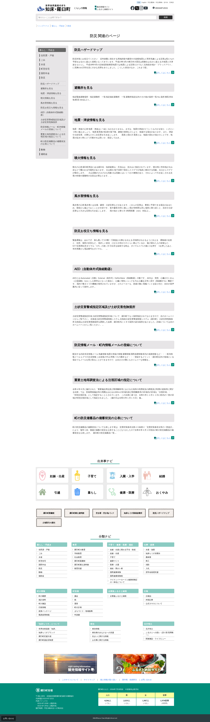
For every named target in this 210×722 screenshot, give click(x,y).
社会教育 (78, 557)
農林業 (148, 557)
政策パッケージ (45, 611)
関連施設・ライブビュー (156, 639)
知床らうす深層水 (153, 553)
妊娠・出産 (57, 476)
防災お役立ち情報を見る (52, 107)
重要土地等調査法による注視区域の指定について (53, 135)
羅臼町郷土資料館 (77, 513)
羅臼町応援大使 (45, 636)
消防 (147, 564)
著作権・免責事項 (129, 679)
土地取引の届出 (49, 522)
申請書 (77, 615)
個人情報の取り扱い (108, 679)
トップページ (43, 26)
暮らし (92, 492)
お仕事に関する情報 (100, 640)
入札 (147, 568)
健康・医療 (127, 492)
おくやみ (162, 492)
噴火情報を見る (48, 98)
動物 (43, 149)
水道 (43, 64)
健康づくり (114, 561)
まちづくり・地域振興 (83, 611)
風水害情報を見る (49, 103)
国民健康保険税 (116, 576)
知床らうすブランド (47, 632)
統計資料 (42, 600)
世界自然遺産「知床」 (48, 629)
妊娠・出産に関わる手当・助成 (123, 549)
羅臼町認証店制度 (46, 640)
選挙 (76, 603)
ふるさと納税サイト (105, 9)
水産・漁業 (150, 549)
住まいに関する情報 (100, 636)
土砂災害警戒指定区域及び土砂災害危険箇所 (53, 120)
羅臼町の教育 (79, 549)
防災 (69, 26)
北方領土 (149, 629)
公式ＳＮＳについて (154, 603)
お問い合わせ (8, 718)
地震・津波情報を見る (51, 93)
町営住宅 (45, 68)
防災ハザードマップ (50, 83)
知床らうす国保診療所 (133, 513)
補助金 (44, 154)
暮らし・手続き (58, 26)
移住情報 (95, 629)
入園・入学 (127, 476)
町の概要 (42, 596)
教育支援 (78, 568)
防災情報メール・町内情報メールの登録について (53, 128)
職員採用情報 (44, 615)
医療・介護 (114, 564)
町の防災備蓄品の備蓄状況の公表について (53, 142)
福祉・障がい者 (116, 568)
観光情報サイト (103, 7)
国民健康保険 (115, 572)
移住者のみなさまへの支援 (103, 632)
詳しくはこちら (164, 72)
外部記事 (149, 600)
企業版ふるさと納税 (118, 596)
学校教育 (78, 553)
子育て (92, 476)
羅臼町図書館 (48, 513)
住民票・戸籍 (47, 55)
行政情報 (42, 607)
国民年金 (45, 73)
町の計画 (78, 607)
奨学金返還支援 (152, 572)
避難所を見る (47, 88)
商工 (147, 561)
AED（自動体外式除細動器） (52, 113)
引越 (57, 492)
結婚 (162, 476)
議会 (76, 596)
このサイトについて (70, 679)
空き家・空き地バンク (105, 513)
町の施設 (42, 603)
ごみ (43, 60)
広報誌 (148, 596)
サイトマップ (89, 679)
